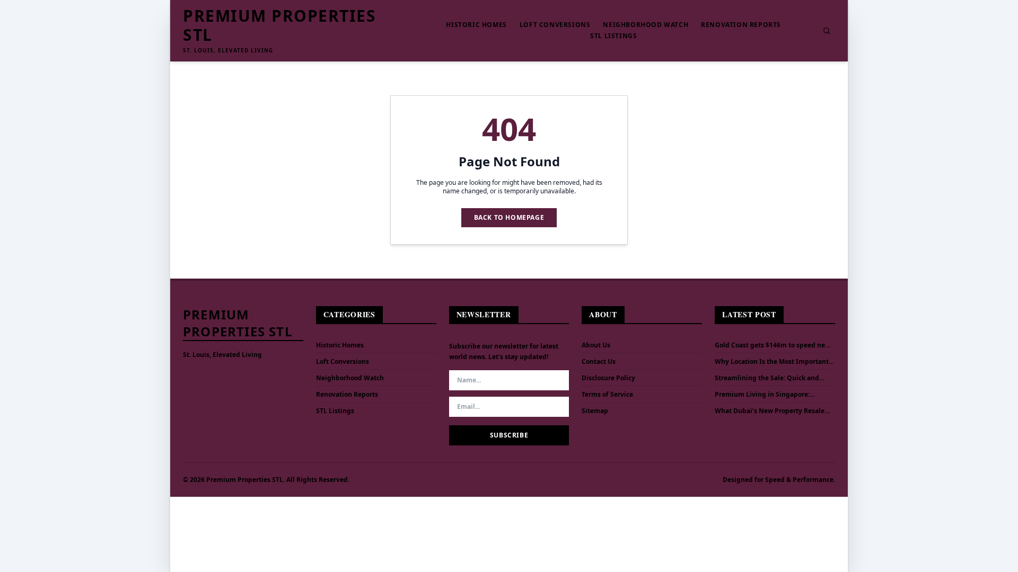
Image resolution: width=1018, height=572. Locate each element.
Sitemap (595, 410)
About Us (596, 345)
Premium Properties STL (279, 25)
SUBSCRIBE (509, 435)
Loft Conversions (555, 25)
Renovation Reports (741, 25)
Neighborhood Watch (645, 25)
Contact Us (599, 361)
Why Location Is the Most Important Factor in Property (772, 362)
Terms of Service (607, 394)
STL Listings (613, 36)
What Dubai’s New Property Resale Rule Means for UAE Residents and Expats (769, 411)
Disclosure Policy (608, 377)
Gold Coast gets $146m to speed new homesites (772, 345)
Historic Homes (476, 25)
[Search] (826, 30)
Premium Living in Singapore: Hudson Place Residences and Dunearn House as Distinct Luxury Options (768, 394)
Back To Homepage (509, 217)
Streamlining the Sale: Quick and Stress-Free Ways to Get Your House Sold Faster (770, 378)
